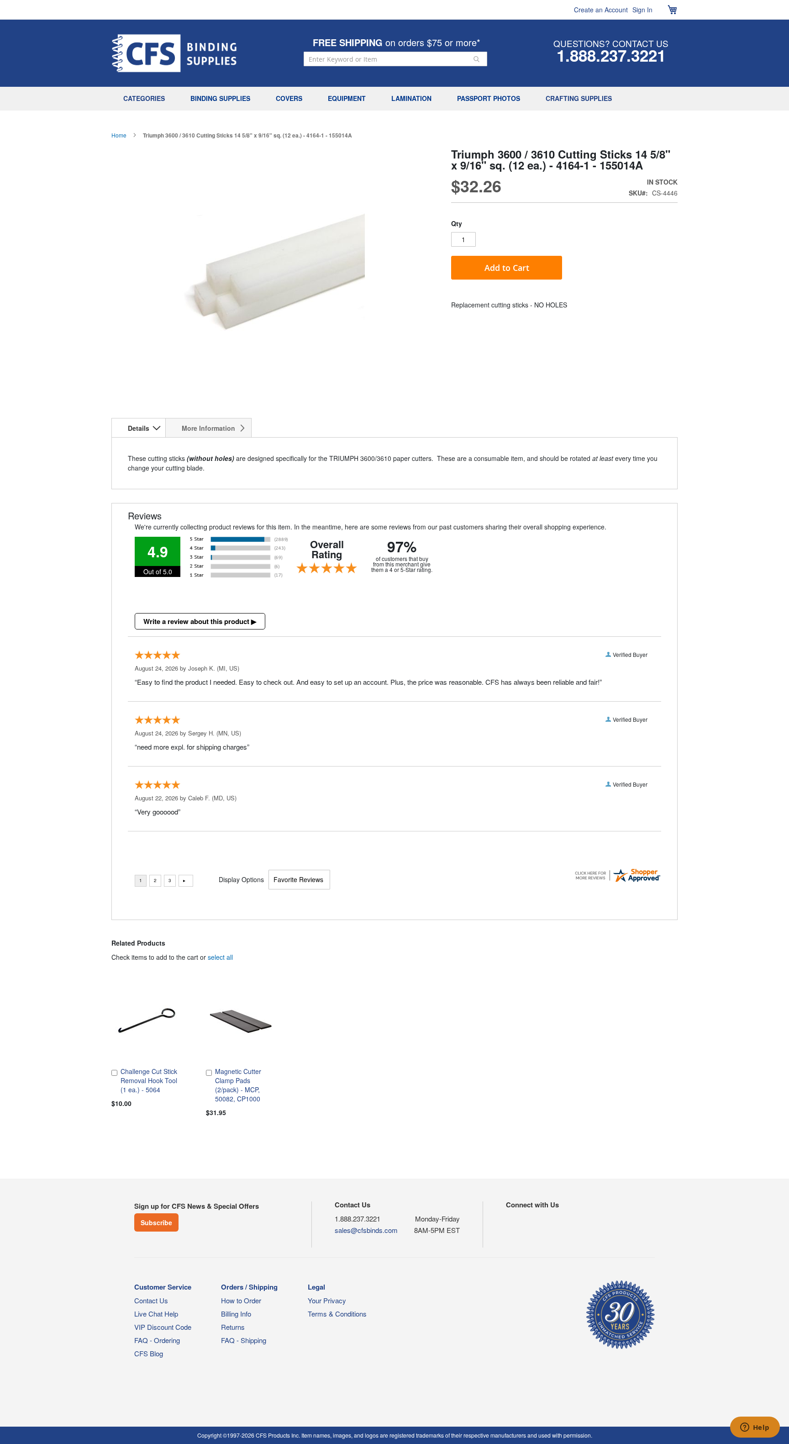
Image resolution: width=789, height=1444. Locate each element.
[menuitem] (146, 99)
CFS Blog (148, 1353)
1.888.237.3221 (611, 55)
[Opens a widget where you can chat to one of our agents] (755, 1428)
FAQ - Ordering (157, 1340)
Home (118, 135)
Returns (233, 1327)
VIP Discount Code (162, 1327)
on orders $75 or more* (396, 42)
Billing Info (236, 1313)
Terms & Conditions (337, 1313)
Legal (316, 1287)
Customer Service (162, 1287)
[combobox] (395, 59)
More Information (208, 428)
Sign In (642, 9)
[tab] (138, 427)
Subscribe (156, 1222)
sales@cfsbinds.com (366, 1230)
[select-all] (220, 957)
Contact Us (151, 1300)
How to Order (241, 1300)
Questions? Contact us (610, 43)
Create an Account (601, 9)
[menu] (394, 99)
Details (138, 428)
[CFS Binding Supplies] (174, 53)
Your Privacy (327, 1300)
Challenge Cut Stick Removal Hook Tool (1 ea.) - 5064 (149, 1080)
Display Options (241, 879)
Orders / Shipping (249, 1287)
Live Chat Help (156, 1313)
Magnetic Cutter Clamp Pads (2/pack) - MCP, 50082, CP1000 (238, 1085)
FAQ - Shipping (243, 1340)
